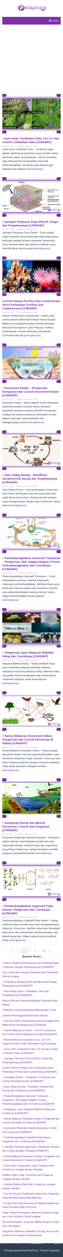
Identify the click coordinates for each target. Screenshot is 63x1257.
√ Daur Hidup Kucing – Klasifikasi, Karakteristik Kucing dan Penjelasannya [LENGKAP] (29, 478)
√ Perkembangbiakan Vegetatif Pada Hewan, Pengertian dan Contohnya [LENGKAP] (27, 909)
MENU (55, 20)
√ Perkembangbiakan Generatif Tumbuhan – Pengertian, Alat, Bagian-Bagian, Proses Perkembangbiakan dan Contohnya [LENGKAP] (31, 563)
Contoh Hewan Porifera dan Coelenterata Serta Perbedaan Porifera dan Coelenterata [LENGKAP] (31, 304)
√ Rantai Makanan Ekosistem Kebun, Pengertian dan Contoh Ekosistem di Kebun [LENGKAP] (27, 739)
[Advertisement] (31, 59)
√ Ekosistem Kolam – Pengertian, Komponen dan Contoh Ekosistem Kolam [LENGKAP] (30, 391)
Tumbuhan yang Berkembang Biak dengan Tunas (29, 1010)
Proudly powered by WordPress (21, 1250)
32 (44, 950)
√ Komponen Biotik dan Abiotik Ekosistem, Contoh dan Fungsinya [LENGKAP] (25, 826)
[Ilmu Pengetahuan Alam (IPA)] (31, 6)
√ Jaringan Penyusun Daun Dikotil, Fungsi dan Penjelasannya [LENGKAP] (30, 223)
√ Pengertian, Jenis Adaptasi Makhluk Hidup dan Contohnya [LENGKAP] (28, 654)
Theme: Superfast (49, 1250)
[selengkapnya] (34, 169)
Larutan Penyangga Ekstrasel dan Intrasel (25, 1015)
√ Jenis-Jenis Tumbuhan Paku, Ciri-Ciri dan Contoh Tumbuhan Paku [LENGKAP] (30, 140)
